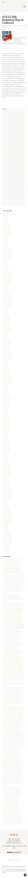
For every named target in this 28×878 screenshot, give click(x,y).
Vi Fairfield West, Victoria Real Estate (11, 195)
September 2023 (7, 282)
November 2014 (7, 401)
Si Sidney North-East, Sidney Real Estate (13, 741)
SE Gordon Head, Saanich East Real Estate (14, 718)
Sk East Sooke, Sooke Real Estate (10, 180)
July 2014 (5, 409)
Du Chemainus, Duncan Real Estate (14, 121)
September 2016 (7, 359)
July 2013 (5, 432)
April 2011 (5, 484)
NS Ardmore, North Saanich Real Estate (13, 672)
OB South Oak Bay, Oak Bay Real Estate (15, 160)
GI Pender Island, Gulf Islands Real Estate (19, 131)
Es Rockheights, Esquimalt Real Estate (16, 130)
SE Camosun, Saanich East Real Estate (12, 712)
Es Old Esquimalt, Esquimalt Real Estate (13, 618)
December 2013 (7, 422)
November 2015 (7, 378)
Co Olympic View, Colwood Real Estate (14, 29)
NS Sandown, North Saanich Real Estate (11, 156)
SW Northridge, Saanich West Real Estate (13, 775)
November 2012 (7, 447)
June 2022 (5, 311)
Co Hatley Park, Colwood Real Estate (13, 108)
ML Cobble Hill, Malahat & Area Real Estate (17, 147)
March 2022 (6, 316)
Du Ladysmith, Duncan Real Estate (15, 125)
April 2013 (5, 437)
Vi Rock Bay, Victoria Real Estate (19, 199)
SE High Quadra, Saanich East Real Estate (13, 167)
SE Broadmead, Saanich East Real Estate (13, 708)
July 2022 (5, 309)
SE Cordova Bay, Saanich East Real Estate (13, 716)
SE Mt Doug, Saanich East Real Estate (12, 727)
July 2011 (5, 478)
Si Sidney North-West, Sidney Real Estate (13, 176)
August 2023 (6, 284)
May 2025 (5, 243)
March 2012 (6, 462)
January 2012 (6, 466)
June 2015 (5, 388)
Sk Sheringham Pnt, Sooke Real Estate (11, 181)
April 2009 (5, 530)
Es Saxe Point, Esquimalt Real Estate (12, 622)
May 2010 (5, 505)
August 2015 (6, 384)
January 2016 (6, 374)
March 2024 (6, 270)
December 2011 (7, 468)
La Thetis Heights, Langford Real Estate (13, 652)
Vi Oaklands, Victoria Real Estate (7, 199)
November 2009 (7, 516)
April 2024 (5, 268)
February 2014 (7, 418)
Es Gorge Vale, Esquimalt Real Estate (12, 614)
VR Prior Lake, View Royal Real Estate (12, 816)
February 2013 (7, 441)
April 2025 (5, 245)
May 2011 (5, 482)
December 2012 (7, 445)
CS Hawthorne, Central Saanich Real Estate (14, 576)
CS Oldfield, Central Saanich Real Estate (13, 581)
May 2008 (5, 551)
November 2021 (7, 324)
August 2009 (6, 522)
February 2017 (7, 349)
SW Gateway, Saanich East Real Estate (13, 766)
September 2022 (7, 305)
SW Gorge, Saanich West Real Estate (11, 186)
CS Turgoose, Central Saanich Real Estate (16, 119)
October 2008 (6, 541)
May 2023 (5, 290)
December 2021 (7, 322)
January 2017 (6, 351)
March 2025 (6, 247)
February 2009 (7, 534)
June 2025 (5, 242)
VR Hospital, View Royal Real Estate (8, 202)
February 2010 (7, 510)
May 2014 (5, 413)
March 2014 (6, 416)
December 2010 (7, 491)
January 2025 (6, 251)
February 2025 (7, 249)
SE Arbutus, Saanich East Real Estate (11, 162)
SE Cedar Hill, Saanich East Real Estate (17, 165)
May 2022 (5, 313)
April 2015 (5, 391)
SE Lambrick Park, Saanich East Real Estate (14, 724)
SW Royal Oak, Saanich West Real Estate (13, 777)
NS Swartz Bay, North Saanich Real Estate (13, 689)
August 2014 (6, 407)
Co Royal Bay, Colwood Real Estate (12, 564)
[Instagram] (14, 835)
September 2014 (7, 405)
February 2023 (7, 295)
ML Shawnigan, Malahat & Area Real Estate (14, 668)
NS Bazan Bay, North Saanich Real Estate (18, 151)
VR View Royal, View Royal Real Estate (12, 820)
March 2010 (6, 509)
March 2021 (6, 339)
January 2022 (6, 320)
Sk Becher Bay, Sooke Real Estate (10, 179)
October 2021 (6, 326)
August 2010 (6, 499)
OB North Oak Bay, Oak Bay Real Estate (13, 697)
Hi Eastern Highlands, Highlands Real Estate (14, 627)
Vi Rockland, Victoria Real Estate (11, 810)
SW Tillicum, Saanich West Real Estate (12, 781)
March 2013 (6, 439)
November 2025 (7, 232)
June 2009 (5, 526)
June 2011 (5, 480)
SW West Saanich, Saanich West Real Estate (18, 192)
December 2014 (7, 399)
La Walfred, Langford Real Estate (20, 143)
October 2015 (6, 380)
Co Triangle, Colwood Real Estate (11, 568)
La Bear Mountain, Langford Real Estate (13, 631)
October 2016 (6, 357)
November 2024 (7, 255)
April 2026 (5, 222)
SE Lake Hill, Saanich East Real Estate (12, 722)
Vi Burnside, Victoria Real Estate (7, 193)
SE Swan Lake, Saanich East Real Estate (17, 174)
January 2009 (6, 535)
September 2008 (7, 543)
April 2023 (5, 291)
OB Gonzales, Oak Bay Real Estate (12, 693)
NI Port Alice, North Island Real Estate (12, 149)
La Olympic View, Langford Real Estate (17, 142)
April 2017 (5, 345)
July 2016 (5, 363)
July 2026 (5, 217)
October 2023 (6, 280)
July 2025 (5, 240)
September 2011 (7, 474)
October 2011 (6, 472)
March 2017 (6, 347)
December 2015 (7, 376)
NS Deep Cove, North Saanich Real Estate (13, 153)
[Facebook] (11, 835)
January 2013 (6, 443)
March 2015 (6, 393)
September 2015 (7, 382)
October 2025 (6, 234)
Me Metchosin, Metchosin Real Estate (11, 145)
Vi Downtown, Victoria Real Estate (8, 194)
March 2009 (6, 532)
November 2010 (7, 493)
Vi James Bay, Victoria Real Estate (11, 800)
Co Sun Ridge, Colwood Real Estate (15, 111)
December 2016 (7, 353)
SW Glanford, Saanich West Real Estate (13, 768)
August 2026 (6, 215)
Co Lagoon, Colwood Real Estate (11, 560)
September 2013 (7, 428)
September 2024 (7, 259)
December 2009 (7, 514)
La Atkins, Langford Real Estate (15, 134)
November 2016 (7, 355)
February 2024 (7, 272)
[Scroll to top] (25, 875)
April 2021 (5, 338)
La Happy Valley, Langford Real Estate (12, 641)
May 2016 (5, 366)
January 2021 (6, 343)
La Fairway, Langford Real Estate (18, 135)
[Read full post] (7, 37)
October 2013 (6, 426)
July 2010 (5, 501)
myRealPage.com (16, 860)
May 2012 (5, 459)
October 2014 (6, 403)
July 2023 (5, 286)
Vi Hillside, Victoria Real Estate (11, 197)
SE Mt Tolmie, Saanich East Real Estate (11, 171)
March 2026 (6, 224)
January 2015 (6, 397)
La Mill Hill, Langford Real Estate (11, 649)
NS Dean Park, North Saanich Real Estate (13, 677)
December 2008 (7, 537)
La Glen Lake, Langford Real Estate (12, 637)
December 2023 (7, 276)
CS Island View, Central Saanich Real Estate (16, 115)
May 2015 (5, 389)
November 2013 (7, 424)
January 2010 (6, 512)
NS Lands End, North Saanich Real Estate (13, 681)
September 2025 (7, 236)
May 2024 (5, 267)
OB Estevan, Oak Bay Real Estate (14, 157)
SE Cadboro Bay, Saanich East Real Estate (14, 163)
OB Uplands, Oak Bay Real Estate (11, 700)
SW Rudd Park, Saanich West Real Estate (13, 190)
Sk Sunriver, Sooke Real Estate (11, 758)
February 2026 (7, 226)
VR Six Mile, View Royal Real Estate (11, 203)
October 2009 (6, 518)
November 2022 (7, 301)
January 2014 (6, 420)
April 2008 (5, 553)
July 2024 (5, 263)
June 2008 (5, 549)
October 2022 (6, 303)
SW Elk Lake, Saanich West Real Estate (15, 184)
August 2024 (6, 261)
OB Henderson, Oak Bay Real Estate (14, 158)
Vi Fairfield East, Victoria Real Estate (12, 793)
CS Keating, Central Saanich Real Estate (13, 579)
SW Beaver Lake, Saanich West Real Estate (14, 762)
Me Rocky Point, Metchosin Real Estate (13, 662)
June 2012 (5, 457)
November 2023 (7, 278)
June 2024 (5, 265)
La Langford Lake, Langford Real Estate (13, 139)
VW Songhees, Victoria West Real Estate (13, 204)
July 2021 (5, 332)
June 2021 (5, 334)
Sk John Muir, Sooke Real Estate (11, 754)
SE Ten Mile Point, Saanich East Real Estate (14, 739)
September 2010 (7, 497)
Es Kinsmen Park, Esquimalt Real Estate (11, 129)
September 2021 (7, 328)
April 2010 (5, 507)
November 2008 (7, 539)
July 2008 (5, 547)
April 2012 (5, 461)
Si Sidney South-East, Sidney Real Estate (13, 745)
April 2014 (5, 414)
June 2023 (5, 288)
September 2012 (7, 451)
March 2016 (6, 370)
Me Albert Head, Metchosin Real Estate (13, 658)
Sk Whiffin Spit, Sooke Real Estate (10, 183)
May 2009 (5, 528)
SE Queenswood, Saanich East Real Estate (13, 172)
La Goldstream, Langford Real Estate (11, 138)
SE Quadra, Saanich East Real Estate (12, 731)
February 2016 (7, 372)
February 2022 (7, 318)
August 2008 (6, 545)
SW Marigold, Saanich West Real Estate (15, 188)
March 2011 (6, 485)
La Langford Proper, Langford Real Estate (13, 645)
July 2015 (5, 386)
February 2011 (7, 487)
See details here (6, 48)
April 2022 (5, 314)
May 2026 (5, 220)
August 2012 (6, 453)
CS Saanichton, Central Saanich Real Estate (12, 117)
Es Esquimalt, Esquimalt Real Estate (8, 128)
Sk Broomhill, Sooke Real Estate (11, 750)
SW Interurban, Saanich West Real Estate (13, 772)
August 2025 (6, 238)
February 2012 (7, 464)
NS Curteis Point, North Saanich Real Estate (14, 676)
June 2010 (5, 503)
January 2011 (6, 489)
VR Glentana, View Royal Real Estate (19, 201)
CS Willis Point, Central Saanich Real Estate (14, 589)
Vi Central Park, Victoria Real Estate (20, 193)
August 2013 (6, 430)
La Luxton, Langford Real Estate (17, 140)
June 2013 (5, 434)
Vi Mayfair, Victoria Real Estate (21, 198)
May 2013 (5, 436)
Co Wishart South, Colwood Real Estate (16, 112)
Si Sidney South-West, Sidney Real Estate (13, 747)
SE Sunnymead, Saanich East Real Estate (13, 735)
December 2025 (7, 230)
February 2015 (7, 395)
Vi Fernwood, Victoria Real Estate (11, 797)
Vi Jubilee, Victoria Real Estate (10, 198)
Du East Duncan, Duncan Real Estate (11, 124)
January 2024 (6, 274)
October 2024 (6, 257)
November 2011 (7, 470)
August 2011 (6, 476)
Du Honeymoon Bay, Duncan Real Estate (13, 604)
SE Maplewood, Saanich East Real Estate (9, 170)
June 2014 (5, 411)
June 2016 (5, 364)
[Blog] (17, 835)
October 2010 (6, 495)
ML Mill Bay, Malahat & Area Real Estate (8, 148)
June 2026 (5, 218)
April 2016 (5, 368)
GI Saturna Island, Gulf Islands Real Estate (10, 133)
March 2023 (6, 293)
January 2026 (6, 228)
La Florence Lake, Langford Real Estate (13, 635)
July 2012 (5, 455)
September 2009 (7, 520)
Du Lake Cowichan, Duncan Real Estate (13, 608)
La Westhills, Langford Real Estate (8, 144)
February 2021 (7, 341)
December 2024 (7, 253)
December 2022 (7, 299)
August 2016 (6, 361)
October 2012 (6, 449)
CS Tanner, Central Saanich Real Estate (13, 585)
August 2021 (6, 330)
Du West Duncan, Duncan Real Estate (19, 126)
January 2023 (6, 297)
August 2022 (6, 307)
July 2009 (5, 524)
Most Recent (6, 213)
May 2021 (5, 336)
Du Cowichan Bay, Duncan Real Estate (12, 597)
